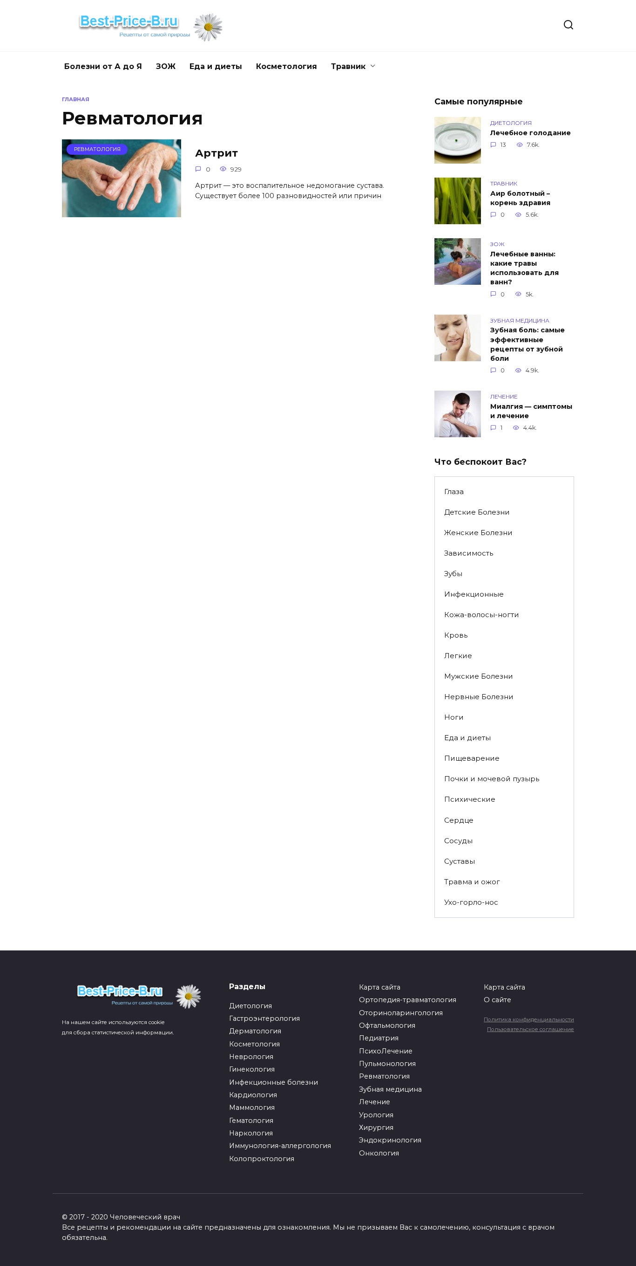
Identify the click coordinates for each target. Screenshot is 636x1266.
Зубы (453, 573)
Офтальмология (387, 1025)
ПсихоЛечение (386, 1051)
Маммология (252, 1107)
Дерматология (255, 1031)
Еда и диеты (215, 66)
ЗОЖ (166, 66)
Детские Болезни (477, 512)
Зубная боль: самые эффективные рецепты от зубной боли (527, 344)
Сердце (459, 820)
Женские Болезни (478, 532)
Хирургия (376, 1127)
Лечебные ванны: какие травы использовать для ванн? (524, 268)
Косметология (286, 66)
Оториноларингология (401, 1013)
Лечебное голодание (530, 133)
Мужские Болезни (478, 676)
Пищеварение (472, 758)
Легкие (458, 655)
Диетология (250, 1006)
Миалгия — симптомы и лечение (531, 411)
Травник (348, 66)
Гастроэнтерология (264, 1018)
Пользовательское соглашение (530, 1029)
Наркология (251, 1133)
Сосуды (458, 840)
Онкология (379, 1153)
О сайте (497, 1000)
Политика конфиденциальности (529, 1019)
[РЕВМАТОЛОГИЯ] (121, 211)
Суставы (459, 861)
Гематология (251, 1120)
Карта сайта (379, 987)
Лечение (374, 1102)
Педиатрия (379, 1038)
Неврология (251, 1057)
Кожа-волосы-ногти (481, 614)
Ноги (454, 717)
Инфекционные (474, 594)
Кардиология (253, 1095)
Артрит (216, 152)
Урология (376, 1115)
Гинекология (252, 1069)
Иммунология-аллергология (280, 1146)
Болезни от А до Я (103, 66)
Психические (469, 799)
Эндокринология (390, 1140)
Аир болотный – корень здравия (520, 198)
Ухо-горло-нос (471, 902)
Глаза (454, 491)
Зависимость (468, 553)
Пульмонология (387, 1064)
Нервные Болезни (479, 696)
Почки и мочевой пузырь (491, 778)
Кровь (455, 635)
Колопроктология (261, 1159)
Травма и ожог (472, 881)
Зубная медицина (390, 1089)
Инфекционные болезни (273, 1082)
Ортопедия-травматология (407, 1000)
